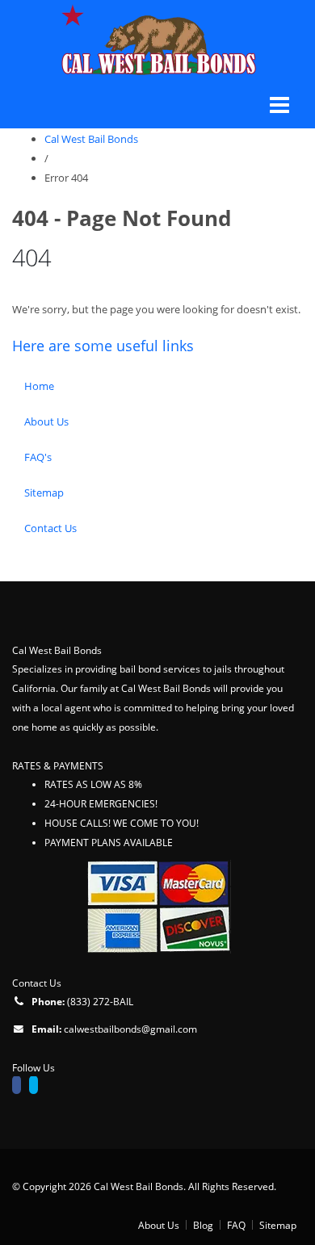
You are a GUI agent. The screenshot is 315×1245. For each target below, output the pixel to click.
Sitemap (44, 492)
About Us (46, 421)
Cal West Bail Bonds (91, 139)
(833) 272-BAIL (100, 1001)
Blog (203, 1224)
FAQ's (38, 457)
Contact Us (50, 528)
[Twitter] (37, 1086)
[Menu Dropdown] (279, 105)
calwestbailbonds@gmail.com (130, 1028)
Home (39, 386)
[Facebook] (20, 1086)
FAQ (236, 1224)
